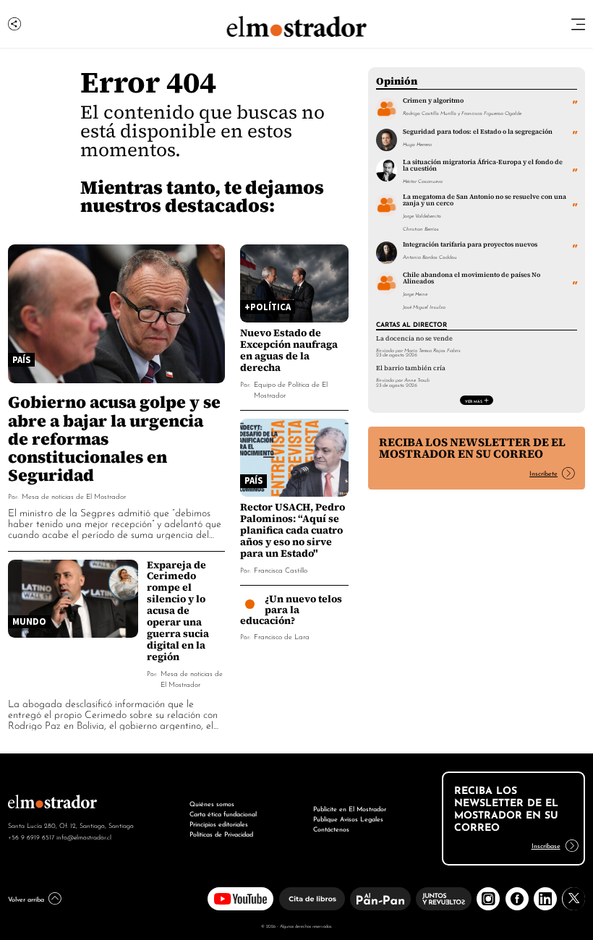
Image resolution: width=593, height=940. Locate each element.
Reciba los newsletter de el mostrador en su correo (472, 448)
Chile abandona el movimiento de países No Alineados (471, 278)
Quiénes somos (211, 803)
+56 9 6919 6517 (31, 836)
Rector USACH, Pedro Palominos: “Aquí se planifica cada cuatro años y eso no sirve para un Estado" (292, 530)
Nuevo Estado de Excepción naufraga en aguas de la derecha (289, 350)
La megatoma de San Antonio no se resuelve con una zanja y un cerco (484, 200)
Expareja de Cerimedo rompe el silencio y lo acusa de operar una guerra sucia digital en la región (178, 611)
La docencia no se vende (414, 338)
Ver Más (473, 400)
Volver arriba (26, 898)
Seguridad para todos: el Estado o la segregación (478, 131)
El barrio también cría (410, 368)
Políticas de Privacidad (221, 833)
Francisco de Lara (282, 636)
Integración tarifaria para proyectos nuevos (470, 244)
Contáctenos (331, 828)
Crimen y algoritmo (433, 100)
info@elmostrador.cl (83, 836)
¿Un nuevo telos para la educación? (291, 609)
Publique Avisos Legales (348, 818)
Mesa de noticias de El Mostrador (74, 495)
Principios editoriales (218, 823)
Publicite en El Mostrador (349, 808)
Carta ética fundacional (223, 813)
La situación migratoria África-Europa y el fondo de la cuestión (483, 165)
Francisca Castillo (280, 569)
